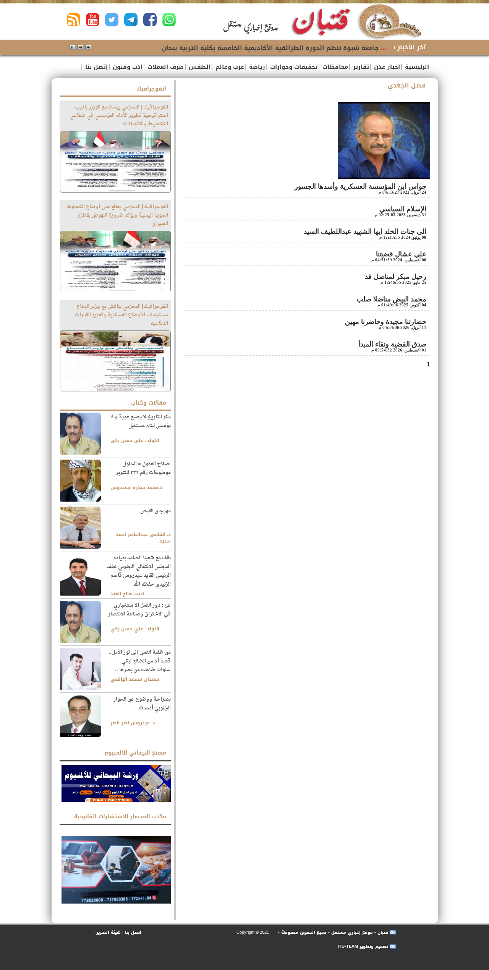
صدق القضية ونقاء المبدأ (392, 344)
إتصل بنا (95, 67)
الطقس (198, 67)
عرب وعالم (229, 67)
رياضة (256, 67)
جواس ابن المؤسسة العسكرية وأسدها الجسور (360, 186)
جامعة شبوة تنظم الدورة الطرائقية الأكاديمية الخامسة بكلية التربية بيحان (270, 48)
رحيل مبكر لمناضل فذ (395, 276)
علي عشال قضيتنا (401, 254)
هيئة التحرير (108, 932)
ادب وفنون (126, 67)
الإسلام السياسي (401, 209)
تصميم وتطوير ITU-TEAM (363, 946)
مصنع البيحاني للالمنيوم (135, 753)
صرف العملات (165, 67)
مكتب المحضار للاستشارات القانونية (120, 816)
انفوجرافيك (151, 89)
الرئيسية (416, 67)
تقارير (360, 67)
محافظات (334, 67)
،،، (383, 48)
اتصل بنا (133, 932)
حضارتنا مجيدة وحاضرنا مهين (385, 321)
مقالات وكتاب (148, 403)
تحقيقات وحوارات (292, 67)
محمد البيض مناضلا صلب (391, 299)
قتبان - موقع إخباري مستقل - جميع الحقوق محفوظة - (332, 932)
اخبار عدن (386, 67)
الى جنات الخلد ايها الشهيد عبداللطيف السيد (365, 231)
